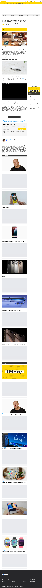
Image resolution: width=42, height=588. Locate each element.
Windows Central (4, 583)
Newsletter (25, 49)
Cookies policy (32, 577)
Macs (8, 3)
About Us (25, 3)
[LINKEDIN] (6, 140)
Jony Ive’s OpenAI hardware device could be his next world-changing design (34, 107)
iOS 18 (8, 15)
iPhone (5, 3)
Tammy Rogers (7, 24)
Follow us (21, 49)
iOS (22, 3)
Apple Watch (15, 3)
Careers (13, 579)
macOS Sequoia (21, 15)
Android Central (32, 581)
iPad (11, 3)
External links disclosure (33, 579)
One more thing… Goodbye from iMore (33, 93)
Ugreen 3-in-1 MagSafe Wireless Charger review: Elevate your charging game (14, 120)
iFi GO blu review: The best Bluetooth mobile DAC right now (33, 103)
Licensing (22, 579)
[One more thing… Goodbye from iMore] (34, 91)
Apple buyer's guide (35, 15)
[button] (39, 1)
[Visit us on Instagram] (31, 1)
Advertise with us (23, 581)
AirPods (19, 3)
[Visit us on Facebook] (27, 1)
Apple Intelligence (13, 15)
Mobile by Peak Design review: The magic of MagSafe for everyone (13, 121)
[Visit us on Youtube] (30, 1)
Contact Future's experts (15, 577)
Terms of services (13, 131)
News (3, 24)
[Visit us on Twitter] (29, 1)
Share (4, 49)
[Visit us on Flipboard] (34, 1)
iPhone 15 (12, 101)
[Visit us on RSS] (32, 1)
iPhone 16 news (28, 15)
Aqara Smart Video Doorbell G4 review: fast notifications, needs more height (34, 100)
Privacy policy (23, 577)
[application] (14, 91)
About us (3, 581)
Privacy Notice (4, 132)
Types (29, 3)
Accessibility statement (5, 579)
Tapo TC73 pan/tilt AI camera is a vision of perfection (34, 96)
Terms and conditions (5, 577)
